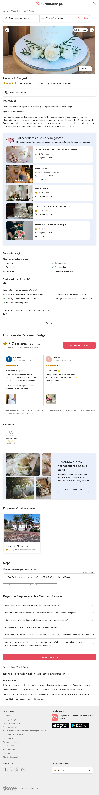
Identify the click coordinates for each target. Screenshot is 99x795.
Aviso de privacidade (11, 723)
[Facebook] (5, 769)
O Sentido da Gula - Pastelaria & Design (56, 149)
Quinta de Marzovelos (17, 546)
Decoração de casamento (71, 690)
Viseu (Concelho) (18, 11)
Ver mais (49, 323)
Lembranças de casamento (58, 685)
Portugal (61, 770)
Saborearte (41, 168)
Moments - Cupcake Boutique (50, 224)
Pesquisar (83, 18)
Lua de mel (84, 694)
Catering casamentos (12, 685)
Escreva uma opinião (79, 345)
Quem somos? (9, 746)
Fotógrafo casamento (82, 685)
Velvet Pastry (42, 188)
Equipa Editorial (9, 749)
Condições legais (10, 719)
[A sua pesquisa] (7, 30)
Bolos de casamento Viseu (46, 585)
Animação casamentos (12, 694)
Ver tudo (85, 69)
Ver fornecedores (73, 489)
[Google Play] (80, 727)
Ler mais (24, 388)
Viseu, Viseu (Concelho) (61, 83)
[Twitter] (11, 769)
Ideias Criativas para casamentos (16, 699)
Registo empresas (10, 742)
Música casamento (30, 690)
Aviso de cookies (10, 727)
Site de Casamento (11, 757)
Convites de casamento (34, 685)
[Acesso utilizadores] (94, 3)
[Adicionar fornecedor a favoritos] (92, 30)
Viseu (5, 11)
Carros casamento (49, 690)
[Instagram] (22, 769)
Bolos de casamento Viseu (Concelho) (18, 585)
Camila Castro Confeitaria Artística (53, 206)
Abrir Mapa (88, 572)
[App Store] (61, 727)
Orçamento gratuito (49, 657)
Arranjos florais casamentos (36, 694)
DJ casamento (40, 699)
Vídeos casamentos (11, 690)
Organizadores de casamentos (64, 694)
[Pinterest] (16, 769)
